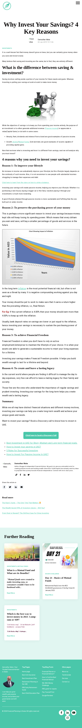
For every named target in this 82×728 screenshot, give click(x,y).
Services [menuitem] (65, 678)
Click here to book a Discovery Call (41, 435)
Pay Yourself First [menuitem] (48, 692)
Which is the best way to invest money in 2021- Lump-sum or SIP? (21, 616)
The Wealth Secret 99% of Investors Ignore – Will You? (23, 508)
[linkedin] (25, 475)
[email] (21, 487)
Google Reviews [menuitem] (47, 695)
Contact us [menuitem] (66, 682)
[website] (16, 475)
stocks (15, 142)
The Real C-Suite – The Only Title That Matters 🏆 (21, 503)
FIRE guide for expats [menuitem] (49, 689)
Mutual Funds (23, 142)
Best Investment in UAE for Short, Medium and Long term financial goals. (41, 443)
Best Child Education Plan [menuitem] (31, 693)
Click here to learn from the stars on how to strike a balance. (26, 183)
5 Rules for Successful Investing (22, 450)
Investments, (12, 566)
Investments (7, 48)
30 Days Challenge (52, 574)
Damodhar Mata (44, 40)
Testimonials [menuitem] (66, 675)
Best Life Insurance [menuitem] (28, 675)
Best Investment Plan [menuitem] (29, 678)
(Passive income (51, 128)
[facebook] (20, 475)
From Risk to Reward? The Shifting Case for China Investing (25, 513)
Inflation (22, 288)
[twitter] (29, 475)
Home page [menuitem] (26, 671)
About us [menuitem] (65, 671)
